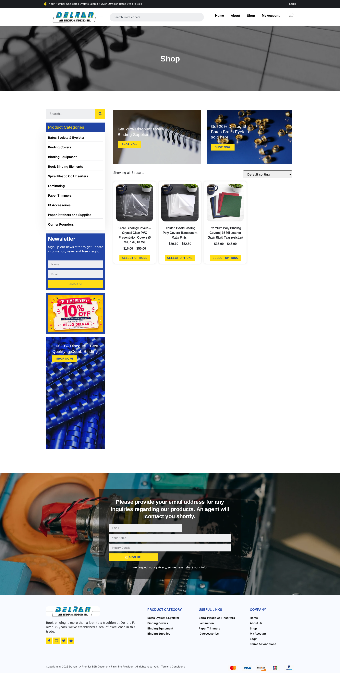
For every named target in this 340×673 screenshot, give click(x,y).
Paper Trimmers (60, 195)
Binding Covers (59, 147)
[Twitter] (64, 641)
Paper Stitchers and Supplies (69, 215)
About (235, 15)
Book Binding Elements (65, 166)
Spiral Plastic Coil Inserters (68, 176)
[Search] (100, 114)
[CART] (291, 15)
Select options (134, 258)
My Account (271, 15)
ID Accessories (59, 205)
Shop (251, 15)
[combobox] (157, 17)
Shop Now (129, 144)
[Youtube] (71, 641)
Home (219, 15)
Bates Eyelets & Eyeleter (66, 137)
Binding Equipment (62, 157)
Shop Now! (64, 358)
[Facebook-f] (49, 641)
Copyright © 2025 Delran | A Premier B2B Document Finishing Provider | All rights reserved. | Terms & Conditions (115, 666)
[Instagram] (56, 641)
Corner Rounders (61, 224)
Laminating (56, 186)
